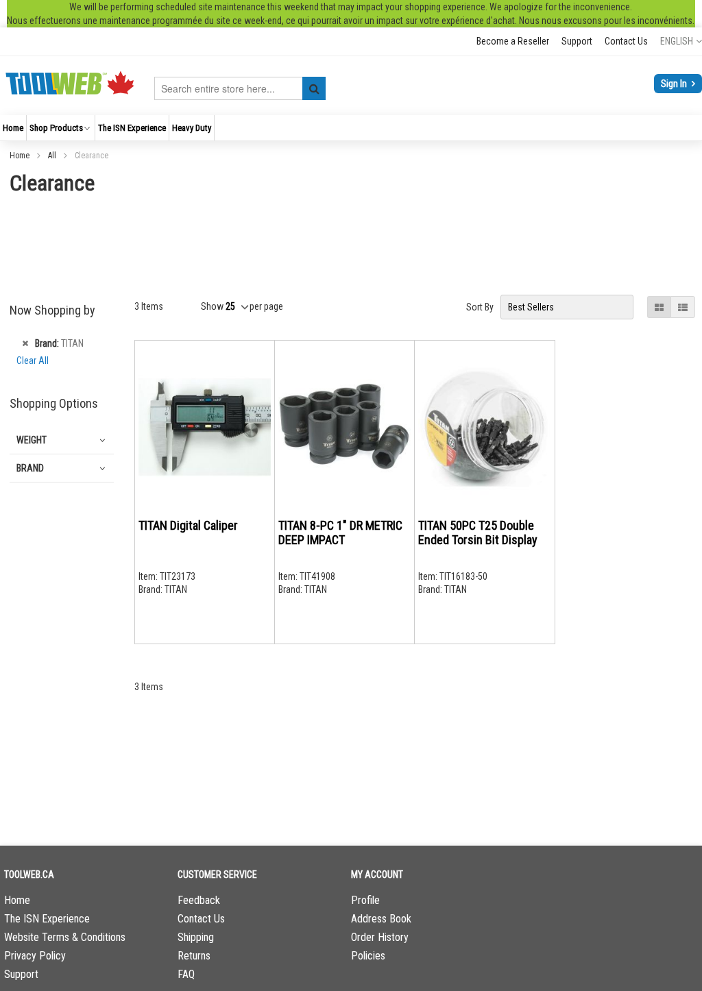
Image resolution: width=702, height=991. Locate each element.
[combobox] (240, 88)
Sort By (480, 307)
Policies (368, 955)
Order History (380, 937)
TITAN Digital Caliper (188, 525)
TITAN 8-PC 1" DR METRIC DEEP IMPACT (340, 532)
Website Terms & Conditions (64, 937)
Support (576, 41)
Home (21, 155)
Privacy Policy (35, 955)
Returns (194, 955)
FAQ (186, 974)
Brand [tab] (30, 468)
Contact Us (626, 41)
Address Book (381, 918)
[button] (681, 41)
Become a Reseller (512, 41)
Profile (365, 900)
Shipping (196, 937)
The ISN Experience (47, 918)
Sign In (675, 83)
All (53, 155)
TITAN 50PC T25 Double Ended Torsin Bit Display (477, 532)
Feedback (199, 900)
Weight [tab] (31, 440)
